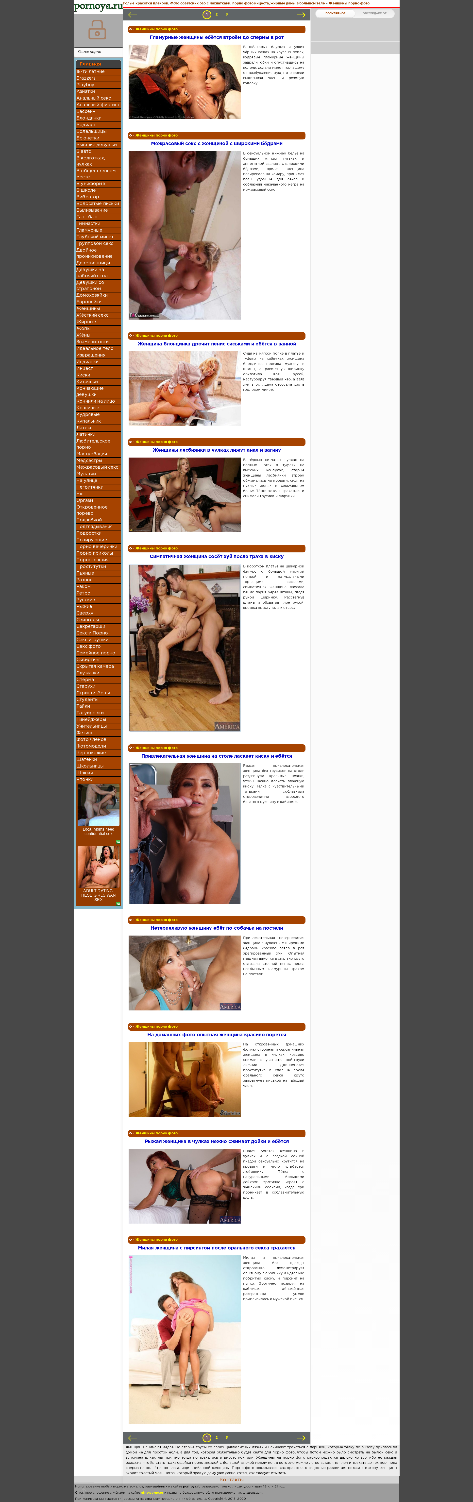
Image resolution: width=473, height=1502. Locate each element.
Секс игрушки (92, 640)
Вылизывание (92, 210)
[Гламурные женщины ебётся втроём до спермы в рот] (185, 82)
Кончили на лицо (95, 401)
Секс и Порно (92, 633)
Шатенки (86, 760)
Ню (80, 494)
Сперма (85, 680)
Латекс (84, 428)
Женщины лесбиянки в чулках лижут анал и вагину (217, 450)
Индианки (87, 362)
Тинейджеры (91, 720)
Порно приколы (94, 553)
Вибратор (87, 197)
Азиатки (85, 92)
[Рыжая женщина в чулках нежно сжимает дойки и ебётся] (185, 1186)
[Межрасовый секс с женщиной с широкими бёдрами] (185, 235)
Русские (85, 600)
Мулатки (86, 474)
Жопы (83, 329)
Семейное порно (95, 653)
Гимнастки (88, 224)
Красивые (87, 408)
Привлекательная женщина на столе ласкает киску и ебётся (216, 756)
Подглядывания (94, 527)
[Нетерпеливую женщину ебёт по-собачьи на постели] (185, 973)
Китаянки (87, 382)
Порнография (92, 560)
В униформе (90, 184)
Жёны (83, 335)
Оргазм (84, 501)
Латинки (85, 435)
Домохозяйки (92, 295)
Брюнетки (87, 138)
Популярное (335, 13)
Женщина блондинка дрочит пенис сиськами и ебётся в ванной (217, 344)
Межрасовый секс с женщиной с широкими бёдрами (217, 144)
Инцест (84, 369)
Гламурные (89, 230)
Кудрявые (88, 415)
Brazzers (86, 78)
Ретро (83, 593)
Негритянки (89, 487)
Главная (90, 64)
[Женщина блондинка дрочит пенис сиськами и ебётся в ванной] (185, 388)
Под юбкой (89, 520)
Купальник (88, 421)
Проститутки (91, 567)
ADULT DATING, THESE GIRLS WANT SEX (98, 895)
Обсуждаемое (375, 13)
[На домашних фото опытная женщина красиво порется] (185, 1079)
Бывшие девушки (96, 145)
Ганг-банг (87, 217)
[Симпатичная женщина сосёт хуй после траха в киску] (185, 648)
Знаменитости (92, 342)
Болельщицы (91, 132)
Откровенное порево (92, 510)
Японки (84, 780)
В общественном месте (96, 174)
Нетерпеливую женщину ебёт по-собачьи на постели (217, 928)
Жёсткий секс (92, 315)
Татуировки (90, 713)
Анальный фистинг (98, 105)
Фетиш (84, 733)
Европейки (89, 302)
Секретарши (90, 627)
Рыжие (84, 607)
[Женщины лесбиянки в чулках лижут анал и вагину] (185, 495)
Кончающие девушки (90, 392)
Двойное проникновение (94, 253)
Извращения (91, 355)
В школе (86, 190)
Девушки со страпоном (90, 286)
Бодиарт (86, 125)
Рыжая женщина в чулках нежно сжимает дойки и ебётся (217, 1142)
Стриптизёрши (93, 693)
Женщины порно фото (156, 29)
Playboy (85, 85)
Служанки (87, 673)
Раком (83, 587)
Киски (83, 375)
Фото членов (91, 740)
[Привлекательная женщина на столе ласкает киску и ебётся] (185, 833)
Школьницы (90, 766)
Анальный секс (93, 98)
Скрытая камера (95, 666)
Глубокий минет (95, 237)
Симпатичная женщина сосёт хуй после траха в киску (217, 557)
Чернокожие (91, 753)
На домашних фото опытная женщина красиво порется (216, 1035)
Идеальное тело (95, 349)
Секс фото (88, 647)
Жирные (86, 322)
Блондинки (89, 118)
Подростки (89, 533)
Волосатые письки (97, 204)
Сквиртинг (88, 660)
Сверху (84, 613)
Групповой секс (94, 244)
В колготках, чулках (90, 161)
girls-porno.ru (152, 1492)
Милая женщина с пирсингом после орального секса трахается (217, 1248)
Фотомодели (91, 746)
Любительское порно (93, 444)
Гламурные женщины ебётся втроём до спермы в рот (217, 37)
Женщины (88, 309)
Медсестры (89, 461)
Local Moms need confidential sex (99, 831)
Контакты (232, 1480)
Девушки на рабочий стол (92, 273)
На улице (86, 481)
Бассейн (85, 112)
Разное (84, 580)
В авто (83, 152)
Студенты (87, 700)
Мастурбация (91, 454)
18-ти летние (90, 72)
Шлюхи (84, 773)
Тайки (83, 706)
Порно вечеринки (97, 547)
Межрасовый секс (97, 467)
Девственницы (93, 263)
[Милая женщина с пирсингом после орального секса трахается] (185, 1339)
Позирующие (91, 540)
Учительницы (91, 726)
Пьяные (85, 573)
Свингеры (87, 620)
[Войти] (97, 29)
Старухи (85, 686)
